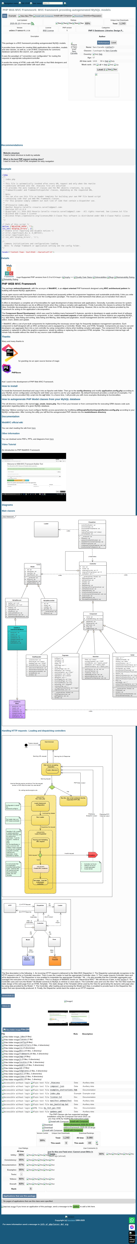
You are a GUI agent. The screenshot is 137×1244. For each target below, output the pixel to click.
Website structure (11, 153)
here (34, 428)
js (20, 1059)
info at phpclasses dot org (54, 1224)
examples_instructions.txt (63, 1090)
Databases (99, 30)
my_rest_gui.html (52, 1108)
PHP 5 (91, 30)
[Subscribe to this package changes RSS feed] (32, 23)
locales (23, 1062)
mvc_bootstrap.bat (59, 1104)
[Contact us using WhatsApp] (132, 1222)
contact (109, 47)
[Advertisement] (102, 125)
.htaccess (55, 1083)
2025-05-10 (15, 23)
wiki (21, 1079)
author (76, 1206)
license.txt (56, 1097)
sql (20, 1068)
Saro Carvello (74, 52)
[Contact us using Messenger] (132, 1229)
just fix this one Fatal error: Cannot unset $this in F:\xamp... (70, 1153)
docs (21, 1051)
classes (23, 1039)
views (22, 1076)
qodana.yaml (56, 1111)
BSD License (48, 30)
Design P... (118, 30)
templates (24, 1071)
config (22, 1042)
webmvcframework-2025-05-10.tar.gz (79, 1127)
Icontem (71, 1220)
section (124, 979)
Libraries (109, 30)
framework (24, 1054)
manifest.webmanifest (61, 1101)
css (20, 1048)
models (22, 1065)
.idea (22, 1036)
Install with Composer (79, 1121)
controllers (25, 1045)
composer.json (57, 1086)
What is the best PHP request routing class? (23, 159)
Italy (100, 54)
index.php (55, 1093)
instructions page (81, 1119)
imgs (21, 1056)
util (21, 1074)
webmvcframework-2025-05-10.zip (79, 1124)
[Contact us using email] (133, 1237)
